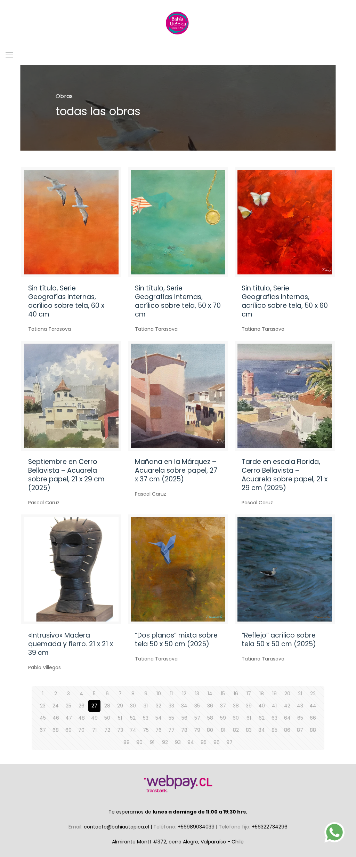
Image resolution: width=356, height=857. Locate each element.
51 (120, 717)
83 (249, 730)
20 (287, 693)
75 (146, 730)
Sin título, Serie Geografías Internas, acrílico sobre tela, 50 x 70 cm (178, 301)
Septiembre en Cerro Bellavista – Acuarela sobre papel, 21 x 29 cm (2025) (66, 474)
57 (197, 717)
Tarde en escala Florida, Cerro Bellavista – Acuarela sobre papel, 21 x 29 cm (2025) (284, 474)
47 (68, 717)
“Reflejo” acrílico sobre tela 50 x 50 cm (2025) (279, 640)
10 (158, 693)
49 (94, 717)
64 (287, 717)
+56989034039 (197, 826)
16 (236, 693)
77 (171, 730)
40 (261, 705)
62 (262, 717)
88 (313, 730)
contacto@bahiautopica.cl (117, 826)
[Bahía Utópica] (178, 22)
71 (94, 730)
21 (300, 693)
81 (223, 730)
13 (197, 693)
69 (68, 730)
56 (184, 717)
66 (313, 717)
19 (274, 693)
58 (210, 717)
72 (107, 730)
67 (43, 730)
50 (107, 717)
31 (146, 705)
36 (210, 705)
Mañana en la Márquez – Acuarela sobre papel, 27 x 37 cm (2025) (176, 470)
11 (171, 693)
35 (197, 705)
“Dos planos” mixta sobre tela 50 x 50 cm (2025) (176, 640)
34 (184, 705)
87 (300, 730)
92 (165, 742)
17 (248, 693)
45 (43, 717)
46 (55, 717)
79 (197, 730)
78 (184, 730)
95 (204, 742)
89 (126, 742)
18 (261, 693)
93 (178, 742)
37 (223, 705)
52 (133, 717)
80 (210, 730)
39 (249, 705)
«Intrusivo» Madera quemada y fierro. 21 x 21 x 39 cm (70, 644)
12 (184, 693)
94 (190, 742)
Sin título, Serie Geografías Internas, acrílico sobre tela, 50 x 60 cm (285, 301)
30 (133, 705)
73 (120, 730)
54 (158, 717)
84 (261, 730)
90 (139, 742)
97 (229, 742)
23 (43, 705)
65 (300, 717)
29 (120, 705)
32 (158, 705)
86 (287, 730)
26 (81, 705)
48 (81, 717)
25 (68, 705)
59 (223, 717)
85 (274, 730)
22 (313, 693)
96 (216, 742)
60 (236, 717)
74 (133, 730)
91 (152, 742)
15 (223, 693)
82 (236, 730)
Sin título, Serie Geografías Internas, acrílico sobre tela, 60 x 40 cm (66, 301)
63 (274, 717)
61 (248, 717)
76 (158, 730)
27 (94, 705)
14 (210, 693)
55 (171, 717)
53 (145, 717)
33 (171, 705)
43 (300, 705)
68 (55, 730)
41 (274, 705)
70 (81, 730)
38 (236, 705)
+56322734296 (270, 826)
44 (312, 705)
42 (287, 705)
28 (107, 705)
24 (55, 705)
